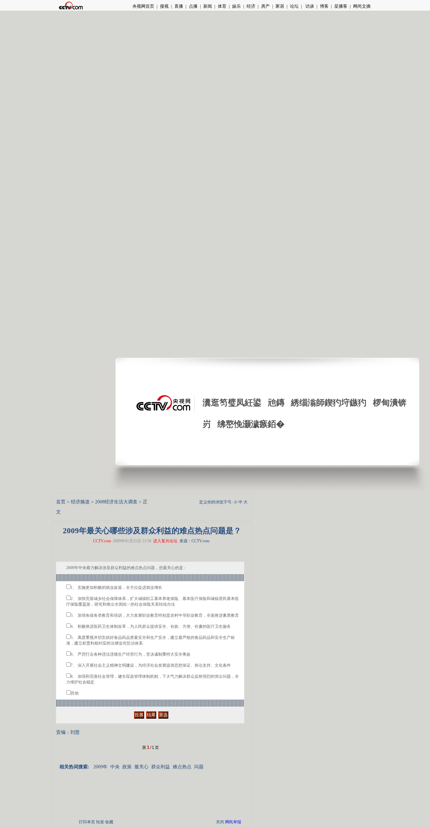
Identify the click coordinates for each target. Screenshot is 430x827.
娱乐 (236, 6)
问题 (199, 766)
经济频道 (80, 501)
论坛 (294, 6)
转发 (100, 822)
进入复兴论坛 (165, 541)
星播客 (340, 6)
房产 (265, 6)
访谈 (309, 6)
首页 (61, 501)
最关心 (141, 766)
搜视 (164, 6)
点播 (193, 6)
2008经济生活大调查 (116, 501)
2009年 (100, 766)
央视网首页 (143, 6)
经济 (251, 6)
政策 (127, 766)
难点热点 (182, 766)
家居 (279, 6)
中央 (115, 766)
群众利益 (160, 766)
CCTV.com (102, 541)
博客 (324, 6)
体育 (222, 6)
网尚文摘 (362, 6)
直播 (178, 6)
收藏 (109, 822)
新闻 (207, 6)
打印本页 (87, 822)
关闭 (220, 822)
